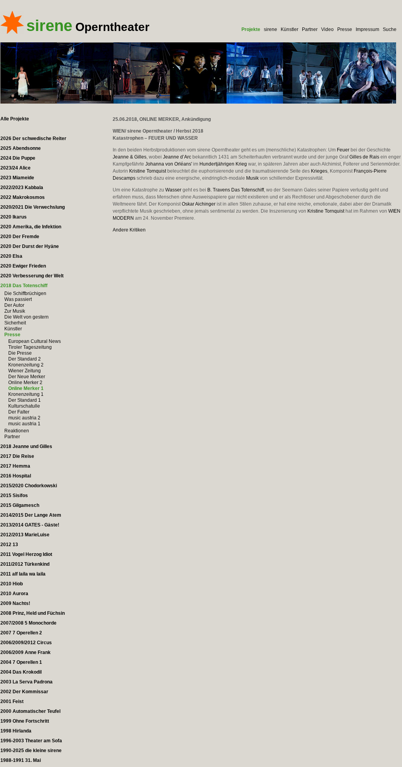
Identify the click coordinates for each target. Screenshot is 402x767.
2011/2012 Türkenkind (24, 564)
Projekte (250, 29)
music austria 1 (24, 423)
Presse (344, 29)
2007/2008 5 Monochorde (28, 623)
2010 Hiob (11, 584)
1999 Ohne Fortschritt (24, 721)
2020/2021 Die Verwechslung (32, 207)
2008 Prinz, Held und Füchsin (32, 613)
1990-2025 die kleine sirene (31, 750)
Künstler (289, 29)
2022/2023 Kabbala (21, 187)
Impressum (367, 29)
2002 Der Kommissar (24, 691)
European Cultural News (34, 341)
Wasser (173, 190)
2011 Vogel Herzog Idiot (26, 554)
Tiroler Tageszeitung (30, 347)
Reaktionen (16, 431)
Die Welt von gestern (26, 317)
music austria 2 (24, 418)
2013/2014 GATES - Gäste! (29, 525)
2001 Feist (12, 701)
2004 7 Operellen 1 (21, 662)
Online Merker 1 (26, 388)
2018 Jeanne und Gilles (26, 446)
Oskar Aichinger (199, 204)
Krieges (319, 171)
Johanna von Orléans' (168, 164)
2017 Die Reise (17, 456)
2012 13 (9, 544)
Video (327, 29)
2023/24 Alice (15, 168)
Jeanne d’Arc (177, 157)
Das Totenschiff (247, 190)
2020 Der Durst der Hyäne (29, 246)
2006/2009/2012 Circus (26, 642)
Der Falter (18, 412)
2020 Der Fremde (19, 236)
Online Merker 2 (25, 382)
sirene (270, 29)
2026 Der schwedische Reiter (33, 138)
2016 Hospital (15, 476)
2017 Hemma (15, 466)
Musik (252, 178)
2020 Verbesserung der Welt (32, 276)
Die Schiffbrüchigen (25, 293)
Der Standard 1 (24, 400)
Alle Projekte (14, 119)
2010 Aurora (14, 593)
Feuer (343, 150)
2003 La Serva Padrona (26, 682)
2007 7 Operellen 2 (21, 633)
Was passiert (18, 299)
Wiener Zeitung (24, 370)
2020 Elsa (11, 256)
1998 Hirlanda (15, 731)
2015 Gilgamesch (19, 505)
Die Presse (20, 353)
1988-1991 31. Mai (20, 760)
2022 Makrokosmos (22, 197)
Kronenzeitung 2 (26, 365)
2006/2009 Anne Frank (25, 652)
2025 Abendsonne (20, 148)
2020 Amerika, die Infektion (30, 227)
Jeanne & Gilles (129, 157)
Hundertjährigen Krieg (223, 164)
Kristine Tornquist (147, 171)
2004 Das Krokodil (21, 672)
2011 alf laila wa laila (23, 574)
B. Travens (218, 190)
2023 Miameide (17, 177)
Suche (390, 29)
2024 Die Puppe (17, 158)
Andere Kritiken (129, 230)
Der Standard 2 (24, 359)
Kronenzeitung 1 (26, 394)
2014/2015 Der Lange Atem (30, 515)
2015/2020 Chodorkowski (28, 485)
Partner (310, 29)
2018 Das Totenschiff (24, 285)
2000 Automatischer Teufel (30, 711)
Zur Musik (14, 311)
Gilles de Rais (364, 157)
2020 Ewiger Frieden (23, 266)
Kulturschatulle (24, 406)
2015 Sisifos (14, 495)
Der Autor (14, 305)
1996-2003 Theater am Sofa (31, 740)
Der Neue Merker (26, 376)
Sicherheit (15, 323)
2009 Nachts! (15, 603)
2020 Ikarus (13, 217)
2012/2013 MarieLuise (24, 534)
